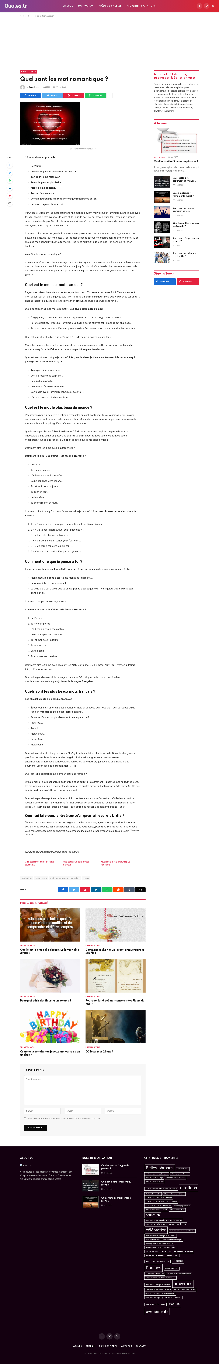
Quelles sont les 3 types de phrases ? (176, 161)
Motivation (86, 6)
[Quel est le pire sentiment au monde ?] (162, 182)
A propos (126, 1346)
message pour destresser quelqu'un (159, 1244)
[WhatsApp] (10, 180)
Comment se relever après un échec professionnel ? (183, 210)
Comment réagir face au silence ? (186, 239)
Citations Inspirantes (153, 1194)
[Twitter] (10, 173)
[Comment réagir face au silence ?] (162, 242)
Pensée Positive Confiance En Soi (158, 1251)
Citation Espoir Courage (154, 1178)
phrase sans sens (171, 1269)
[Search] (213, 6)
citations (188, 1187)
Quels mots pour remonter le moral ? (183, 194)
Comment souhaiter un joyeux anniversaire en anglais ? (50, 1053)
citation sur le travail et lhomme (158, 1206)
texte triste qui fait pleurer (155, 1304)
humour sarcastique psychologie (182, 1231)
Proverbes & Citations (141, 6)
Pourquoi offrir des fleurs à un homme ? (45, 1000)
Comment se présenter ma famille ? (185, 255)
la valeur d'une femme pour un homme (160, 1236)
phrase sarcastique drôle (155, 1274)
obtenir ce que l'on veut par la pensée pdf (161, 1248)
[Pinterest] (10, 196)
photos (178, 1261)
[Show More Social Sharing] (109, 95)
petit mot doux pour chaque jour (65, 878)
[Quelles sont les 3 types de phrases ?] (176, 140)
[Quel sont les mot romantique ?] (50, 144)
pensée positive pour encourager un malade (162, 1255)
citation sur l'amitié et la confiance (159, 1198)
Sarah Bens (34, 87)
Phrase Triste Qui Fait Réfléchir (179, 1274)
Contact (141, 1346)
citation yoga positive (182, 1206)
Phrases (153, 1267)
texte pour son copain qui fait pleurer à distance (163, 1298)
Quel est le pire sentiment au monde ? (184, 179)
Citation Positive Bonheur (175, 1178)
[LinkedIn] (10, 188)
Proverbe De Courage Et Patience (158, 1285)
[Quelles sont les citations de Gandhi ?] (162, 227)
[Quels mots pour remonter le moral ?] (162, 197)
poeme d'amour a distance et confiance (160, 1278)
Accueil (68, 6)
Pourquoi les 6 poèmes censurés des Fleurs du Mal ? (115, 1002)
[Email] (10, 203)
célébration (27, 878)
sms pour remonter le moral (184, 1290)
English (90, 1346)
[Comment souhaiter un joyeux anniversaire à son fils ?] (116, 925)
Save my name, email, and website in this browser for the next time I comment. (65, 1118)
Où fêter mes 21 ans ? (99, 1051)
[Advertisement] (109, 43)
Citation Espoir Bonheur (180, 1174)
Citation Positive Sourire (155, 1182)
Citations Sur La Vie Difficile (174, 1194)
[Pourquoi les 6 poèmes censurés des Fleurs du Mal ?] (116, 976)
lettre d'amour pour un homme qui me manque (164, 1240)
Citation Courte (182, 1169)
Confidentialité (108, 1346)
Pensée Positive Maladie (183, 1251)
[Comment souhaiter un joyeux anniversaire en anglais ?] (50, 1027)
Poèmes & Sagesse (110, 6)
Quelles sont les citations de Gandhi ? (186, 224)
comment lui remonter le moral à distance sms (164, 1220)
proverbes (183, 1283)
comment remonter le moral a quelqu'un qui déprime (166, 1224)
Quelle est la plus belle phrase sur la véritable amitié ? (49, 952)
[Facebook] (10, 165)
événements (41, 878)
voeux (86, 878)
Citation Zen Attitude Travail (156, 1210)
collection (153, 1215)
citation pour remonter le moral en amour (161, 1189)
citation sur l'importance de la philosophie (161, 1202)
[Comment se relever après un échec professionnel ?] (162, 212)
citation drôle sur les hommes (157, 1174)
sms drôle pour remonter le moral (158, 1290)
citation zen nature (177, 1210)
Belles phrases (160, 1167)
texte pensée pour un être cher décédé (160, 1294)
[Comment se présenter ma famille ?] (162, 257)
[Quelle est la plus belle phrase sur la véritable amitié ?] (50, 925)
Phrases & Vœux (28, 72)
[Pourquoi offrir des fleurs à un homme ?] (50, 976)
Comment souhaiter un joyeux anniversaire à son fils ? (115, 952)
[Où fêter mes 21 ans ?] (116, 1027)
